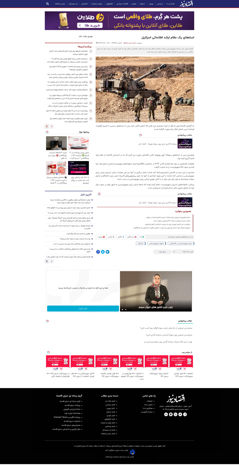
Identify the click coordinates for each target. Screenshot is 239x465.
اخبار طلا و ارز (110, 401)
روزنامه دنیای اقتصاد (72, 405)
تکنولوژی (109, 4)
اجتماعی (84, 4)
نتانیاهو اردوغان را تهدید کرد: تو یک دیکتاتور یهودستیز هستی (67, 90)
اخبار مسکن (110, 412)
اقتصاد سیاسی (122, 4)
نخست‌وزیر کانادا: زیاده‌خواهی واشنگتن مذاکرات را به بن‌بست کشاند (69, 250)
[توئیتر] (103, 252)
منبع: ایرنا (162, 252)
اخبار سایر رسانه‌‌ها (108, 433)
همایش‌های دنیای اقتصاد (70, 425)
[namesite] (186, 3)
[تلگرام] (107, 252)
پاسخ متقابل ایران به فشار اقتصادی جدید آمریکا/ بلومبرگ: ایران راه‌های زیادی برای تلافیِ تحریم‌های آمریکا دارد (69, 219)
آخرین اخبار (85, 194)
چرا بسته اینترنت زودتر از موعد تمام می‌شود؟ (75, 239)
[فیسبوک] (98, 252)
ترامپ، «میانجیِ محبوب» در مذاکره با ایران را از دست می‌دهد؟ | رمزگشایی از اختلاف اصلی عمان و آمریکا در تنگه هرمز (68, 105)
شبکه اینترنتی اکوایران (71, 409)
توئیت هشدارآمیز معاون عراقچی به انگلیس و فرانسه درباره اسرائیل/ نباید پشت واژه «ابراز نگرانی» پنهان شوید (70, 201)
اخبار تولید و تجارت (108, 423)
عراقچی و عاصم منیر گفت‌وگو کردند (78, 234)
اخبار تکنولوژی (110, 419)
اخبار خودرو (111, 415)
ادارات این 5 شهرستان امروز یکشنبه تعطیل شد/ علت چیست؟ (69, 213)
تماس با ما (148, 405)
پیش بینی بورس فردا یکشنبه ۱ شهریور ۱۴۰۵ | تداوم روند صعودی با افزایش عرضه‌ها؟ (68, 68)
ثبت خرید (83, 308)
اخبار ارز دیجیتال (109, 430)
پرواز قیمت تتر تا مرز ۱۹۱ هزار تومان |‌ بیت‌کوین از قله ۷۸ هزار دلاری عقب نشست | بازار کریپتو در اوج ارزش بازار (67, 112)
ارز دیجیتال (73, 4)
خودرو (134, 4)
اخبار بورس (111, 408)
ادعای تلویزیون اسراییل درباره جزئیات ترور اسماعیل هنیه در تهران (168, 217)
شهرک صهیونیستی (156, 243)
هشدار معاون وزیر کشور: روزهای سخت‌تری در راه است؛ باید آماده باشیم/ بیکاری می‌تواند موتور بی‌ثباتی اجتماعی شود (67, 76)
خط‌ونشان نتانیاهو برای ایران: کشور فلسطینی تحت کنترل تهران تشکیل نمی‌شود (68, 52)
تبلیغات (149, 401)
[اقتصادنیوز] (175, 398)
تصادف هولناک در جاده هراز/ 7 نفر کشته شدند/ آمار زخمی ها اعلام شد (69, 227)
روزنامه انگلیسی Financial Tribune (67, 417)
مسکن (142, 4)
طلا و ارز (171, 4)
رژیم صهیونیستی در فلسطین (181, 243)
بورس (151, 4)
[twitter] (180, 414)
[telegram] (171, 414)
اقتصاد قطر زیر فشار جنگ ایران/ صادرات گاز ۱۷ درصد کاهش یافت (68, 257)
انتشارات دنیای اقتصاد (72, 421)
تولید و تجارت (96, 4)
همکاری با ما (147, 408)
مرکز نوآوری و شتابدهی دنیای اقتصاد (66, 429)
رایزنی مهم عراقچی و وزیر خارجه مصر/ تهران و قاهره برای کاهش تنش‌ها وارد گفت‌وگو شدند (69, 120)
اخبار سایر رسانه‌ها (129, 43)
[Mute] (125, 309)
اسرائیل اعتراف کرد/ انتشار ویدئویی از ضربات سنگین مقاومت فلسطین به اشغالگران (162, 228)
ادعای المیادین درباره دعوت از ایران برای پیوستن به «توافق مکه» (68, 208)
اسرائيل (140, 243)
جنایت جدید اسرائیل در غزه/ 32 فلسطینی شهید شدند (171, 221)
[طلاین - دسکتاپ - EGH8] (119, 20)
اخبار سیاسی (110, 405)
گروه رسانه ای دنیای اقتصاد (70, 401)
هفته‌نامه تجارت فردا (72, 413)
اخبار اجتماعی (110, 426)
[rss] (166, 414)
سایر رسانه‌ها (60, 4)
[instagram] (175, 414)
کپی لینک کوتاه (188, 252)
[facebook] (185, 414)
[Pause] (122, 309)
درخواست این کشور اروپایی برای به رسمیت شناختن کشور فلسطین (167, 224)
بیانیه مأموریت (146, 412)
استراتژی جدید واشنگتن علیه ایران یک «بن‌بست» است (71, 244)
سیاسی (160, 4)
